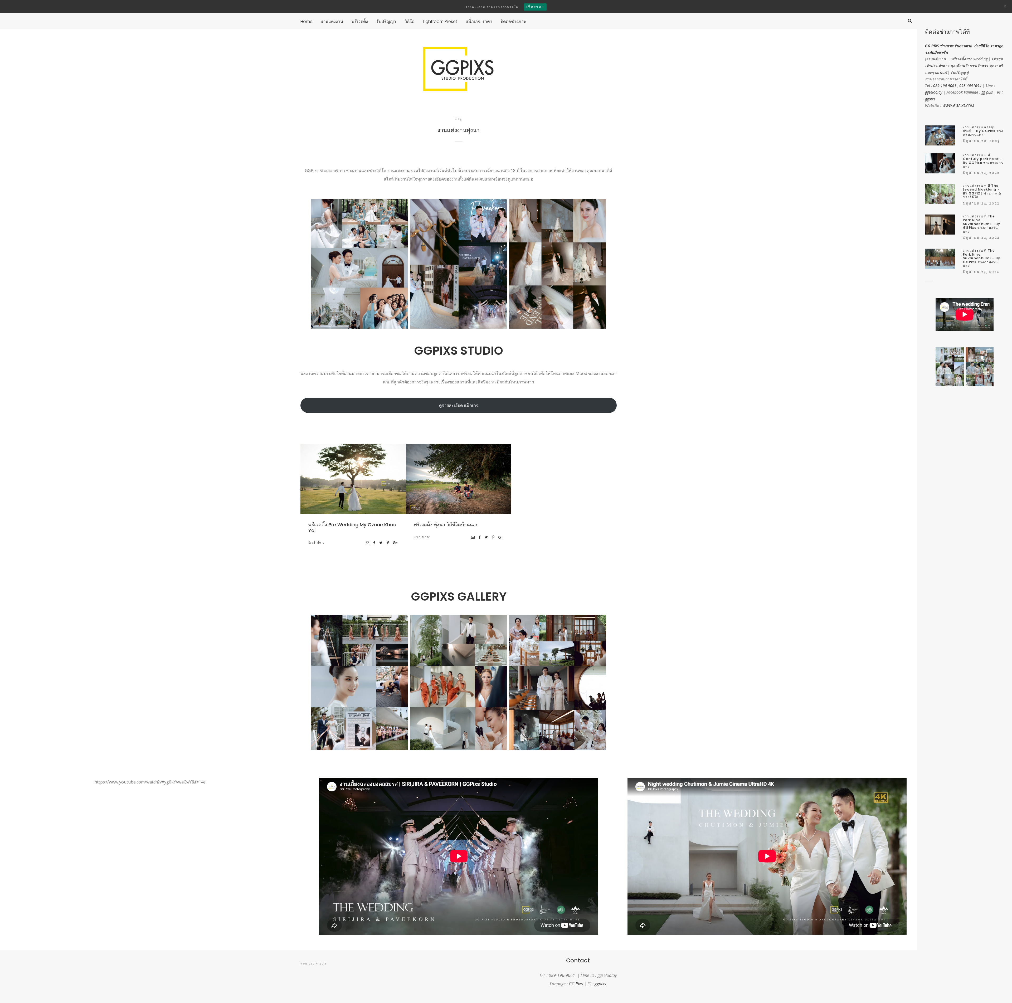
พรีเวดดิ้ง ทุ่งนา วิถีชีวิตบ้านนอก (446, 524)
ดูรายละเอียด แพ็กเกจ (458, 405)
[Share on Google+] (395, 542)
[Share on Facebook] (374, 542)
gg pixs (987, 92)
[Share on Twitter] (381, 542)
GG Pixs (576, 984)
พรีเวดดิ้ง (372, 480)
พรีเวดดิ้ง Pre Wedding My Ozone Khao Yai (352, 527)
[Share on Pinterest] (388, 542)
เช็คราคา (535, 6)
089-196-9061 (944, 85)
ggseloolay (933, 92)
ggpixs (930, 98)
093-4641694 (970, 85)
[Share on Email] (368, 542)
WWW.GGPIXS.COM (958, 105)
